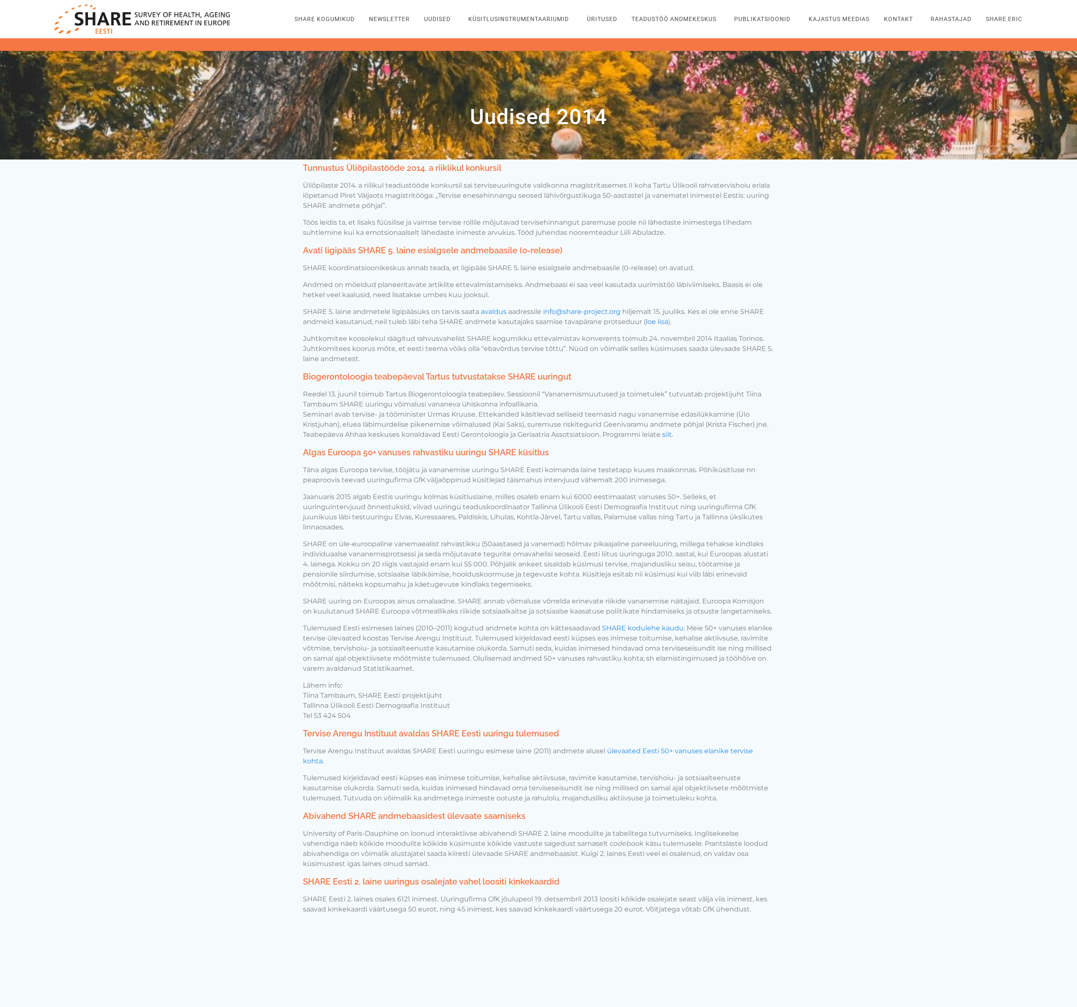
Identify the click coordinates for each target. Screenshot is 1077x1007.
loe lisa (657, 322)
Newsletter (389, 19)
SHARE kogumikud (324, 19)
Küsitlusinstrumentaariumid (518, 19)
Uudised (437, 19)
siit (667, 434)
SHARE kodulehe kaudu (643, 628)
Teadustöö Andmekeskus (673, 19)
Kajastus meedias (839, 19)
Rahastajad (951, 19)
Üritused (602, 19)
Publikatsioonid (762, 19)
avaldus (494, 312)
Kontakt (898, 19)
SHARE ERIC (1004, 19)
